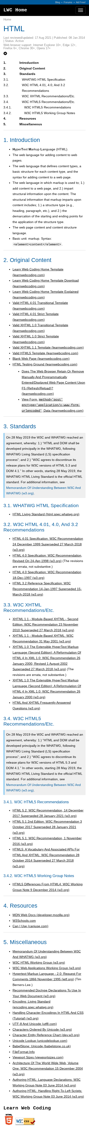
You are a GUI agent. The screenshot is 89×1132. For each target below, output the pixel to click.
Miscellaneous (30, 124)
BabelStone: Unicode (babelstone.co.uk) (42, 1046)
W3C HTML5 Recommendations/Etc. (48, 102)
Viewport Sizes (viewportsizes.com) (38, 1057)
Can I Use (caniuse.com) (30, 926)
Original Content (32, 68)
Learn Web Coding (27, 1108)
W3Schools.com (24, 920)
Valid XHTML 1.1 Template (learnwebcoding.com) (48, 347)
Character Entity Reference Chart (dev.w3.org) (46, 1035)
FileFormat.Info (24, 1052)
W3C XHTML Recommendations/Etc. (48, 96)
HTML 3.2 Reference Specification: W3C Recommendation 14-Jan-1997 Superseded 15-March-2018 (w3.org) (47, 588)
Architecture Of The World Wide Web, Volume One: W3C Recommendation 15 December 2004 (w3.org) (48, 1068)
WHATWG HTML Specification (43, 79)
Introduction (29, 62)
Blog (57, 2)
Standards (27, 74)
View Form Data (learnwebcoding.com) (53, 405)
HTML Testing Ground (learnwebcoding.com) (45, 364)
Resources (27, 118)
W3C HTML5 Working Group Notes (49, 113)
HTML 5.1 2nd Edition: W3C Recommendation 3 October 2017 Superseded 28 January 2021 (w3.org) (47, 827)
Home (7, 19)
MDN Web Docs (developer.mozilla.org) (41, 915)
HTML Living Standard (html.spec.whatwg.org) (46, 514)
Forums (68, 2)
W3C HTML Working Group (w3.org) (39, 962)
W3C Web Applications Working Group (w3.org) (47, 968)
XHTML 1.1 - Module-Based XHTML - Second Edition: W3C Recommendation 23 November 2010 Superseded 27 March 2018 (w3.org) (45, 624)
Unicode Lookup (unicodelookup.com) (40, 1040)
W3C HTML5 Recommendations (47, 107)
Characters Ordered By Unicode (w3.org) (42, 1029)
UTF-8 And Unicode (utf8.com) (35, 1024)
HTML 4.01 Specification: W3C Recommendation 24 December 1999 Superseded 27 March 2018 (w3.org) (48, 544)
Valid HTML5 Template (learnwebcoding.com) (45, 353)
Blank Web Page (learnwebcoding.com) (41, 358)
